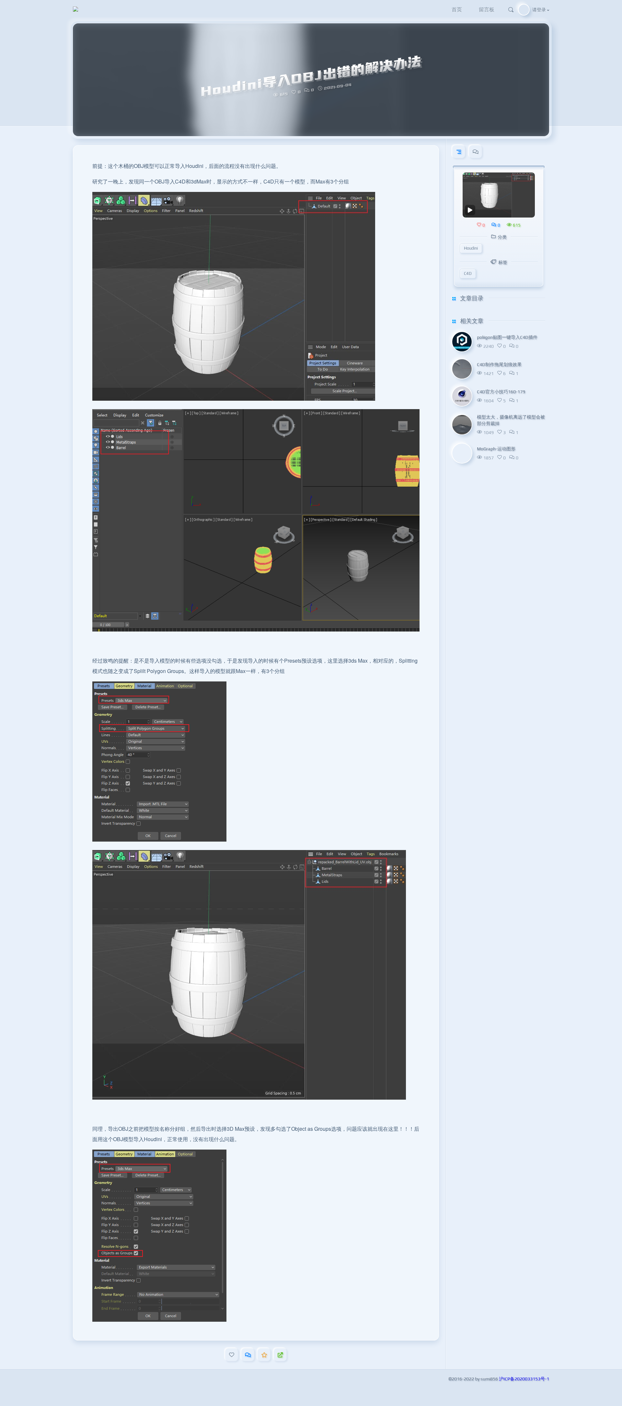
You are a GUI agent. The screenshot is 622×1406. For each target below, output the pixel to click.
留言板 (486, 9)
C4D (468, 273)
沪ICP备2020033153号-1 (524, 1378)
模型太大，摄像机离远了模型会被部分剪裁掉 (511, 420)
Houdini (471, 247)
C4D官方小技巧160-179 (501, 391)
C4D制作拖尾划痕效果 (499, 364)
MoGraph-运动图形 (496, 448)
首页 (457, 9)
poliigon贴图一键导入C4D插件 (507, 336)
